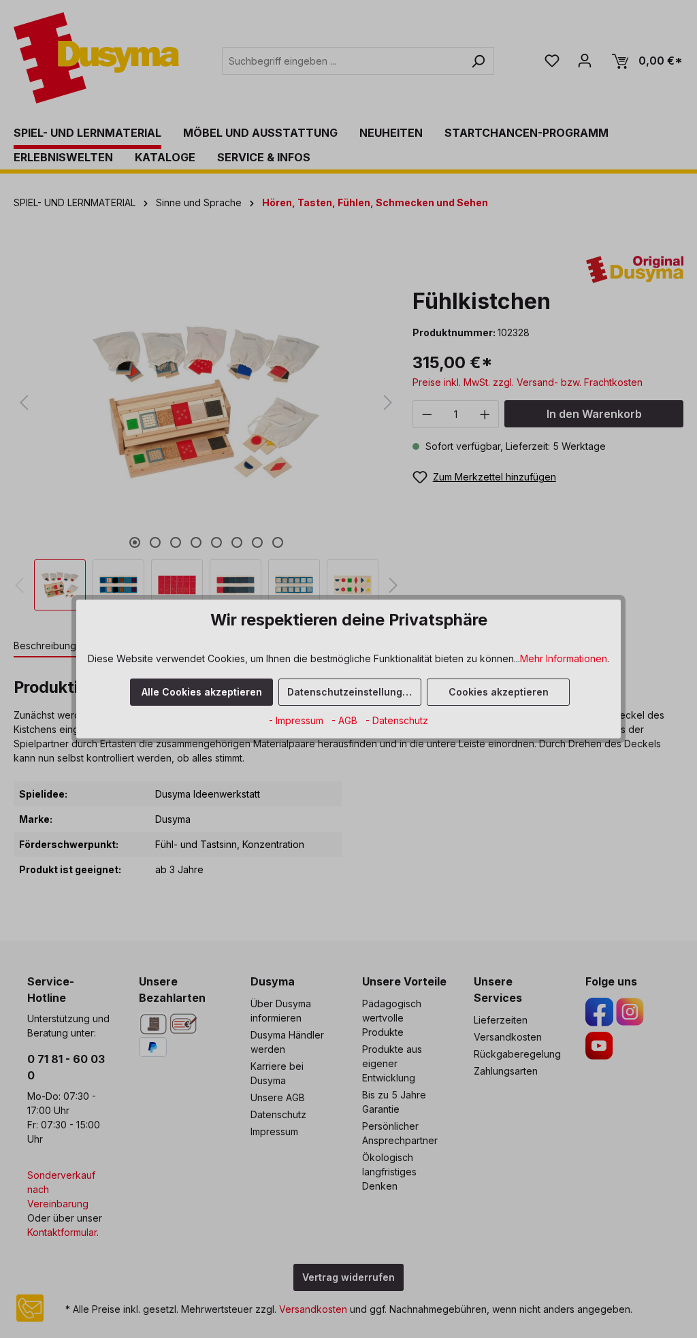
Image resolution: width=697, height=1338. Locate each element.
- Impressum (297, 720)
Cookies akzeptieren (499, 692)
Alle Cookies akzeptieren (202, 692)
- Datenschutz (397, 720)
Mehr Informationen (563, 658)
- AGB (345, 720)
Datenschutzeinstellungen (351, 692)
